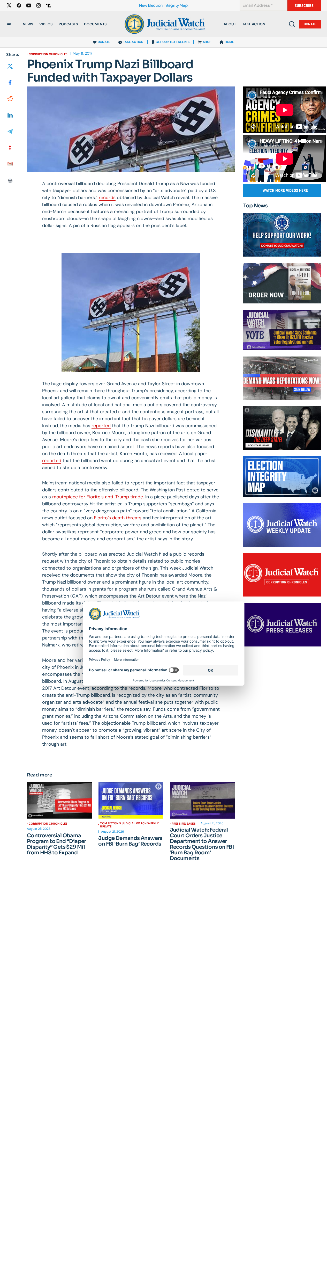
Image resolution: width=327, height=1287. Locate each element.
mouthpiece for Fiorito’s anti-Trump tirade (97, 497)
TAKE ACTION (133, 42)
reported (101, 426)
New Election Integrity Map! (163, 5)
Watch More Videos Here (285, 190)
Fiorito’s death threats (117, 518)
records (107, 197)
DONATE (104, 42)
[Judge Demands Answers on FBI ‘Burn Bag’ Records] (130, 800)
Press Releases (184, 823)
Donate (310, 24)
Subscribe (304, 5)
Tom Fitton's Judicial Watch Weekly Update (129, 825)
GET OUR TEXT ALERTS (172, 42)
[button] (9, 24)
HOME (229, 42)
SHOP (207, 42)
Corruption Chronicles (48, 54)
